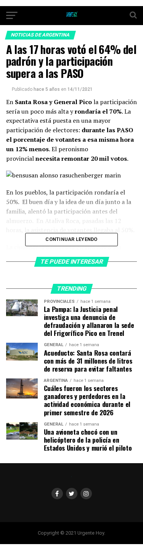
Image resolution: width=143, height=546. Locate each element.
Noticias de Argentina (40, 35)
